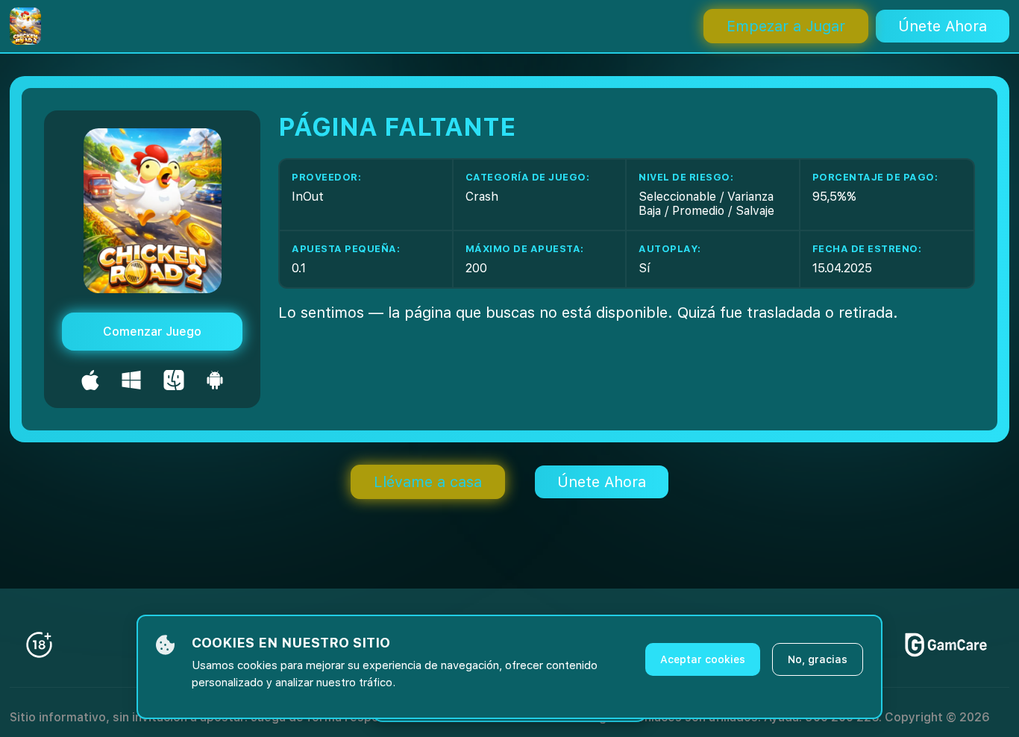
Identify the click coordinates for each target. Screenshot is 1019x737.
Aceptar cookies (702, 659)
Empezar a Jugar (786, 26)
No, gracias (817, 659)
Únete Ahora (942, 26)
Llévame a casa (428, 482)
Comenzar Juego (152, 331)
